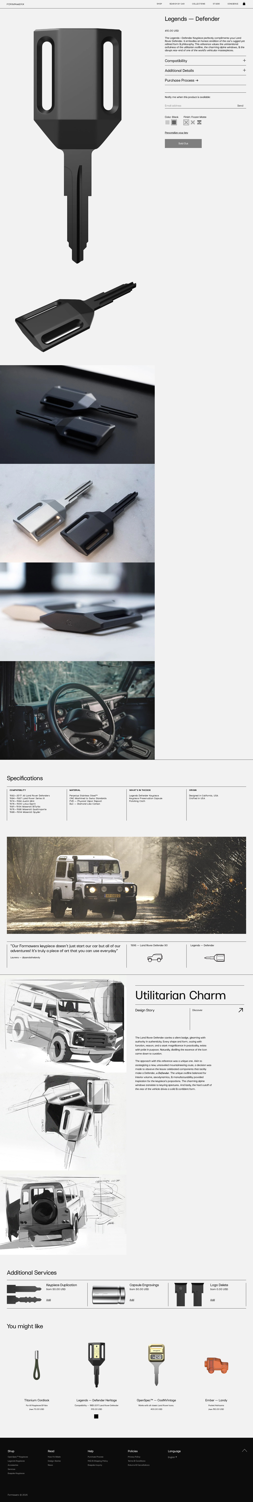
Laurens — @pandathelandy (25, 957)
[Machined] (192, 122)
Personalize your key (176, 132)
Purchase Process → (181, 80)
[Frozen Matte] (186, 122)
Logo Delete (219, 1285)
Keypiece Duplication (61, 1285)
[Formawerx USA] (15, 4)
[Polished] (199, 122)
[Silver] (167, 122)
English (171, 1457)
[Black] (174, 122)
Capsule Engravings (144, 1285)
